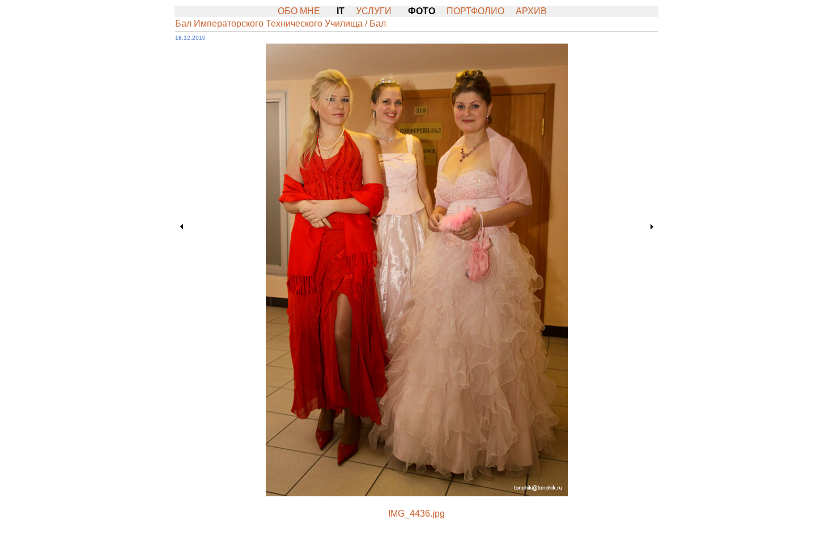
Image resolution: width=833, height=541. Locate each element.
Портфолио (475, 11)
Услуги (374, 11)
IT (341, 11)
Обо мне (299, 11)
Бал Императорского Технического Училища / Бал (280, 23)
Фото (421, 11)
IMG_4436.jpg (416, 513)
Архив (531, 11)
